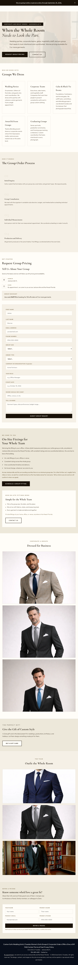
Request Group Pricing (14, 54)
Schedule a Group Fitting (16, 484)
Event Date (10, 382)
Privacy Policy (49, 947)
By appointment (9, 955)
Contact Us (37, 54)
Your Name (9, 908)
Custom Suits (8, 944)
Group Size (10, 345)
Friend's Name (45, 908)
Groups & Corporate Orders (52, 944)
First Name (10, 309)
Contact (31, 947)
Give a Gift (71, 944)
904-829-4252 (35, 952)
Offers (64, 944)
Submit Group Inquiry (39, 416)
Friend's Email (10, 916)
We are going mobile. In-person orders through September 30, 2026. (39, 3)
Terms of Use (38, 947)
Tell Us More (10, 400)
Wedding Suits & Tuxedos (22, 944)
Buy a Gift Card (12, 743)
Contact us (44, 952)
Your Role (9, 373)
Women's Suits (36, 944)
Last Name (9, 319)
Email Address (11, 328)
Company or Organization (19, 363)
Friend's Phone (45, 916)
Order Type (10, 355)
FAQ (25, 947)
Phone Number (11, 336)
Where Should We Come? (15, 392)
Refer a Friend (39, 925)
